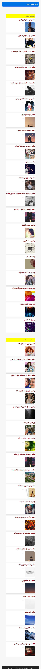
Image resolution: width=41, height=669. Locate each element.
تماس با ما (30, 4)
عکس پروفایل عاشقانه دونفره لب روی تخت (20, 193)
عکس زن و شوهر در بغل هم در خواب (22, 83)
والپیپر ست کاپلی (29, 241)
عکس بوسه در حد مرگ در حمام (24, 209)
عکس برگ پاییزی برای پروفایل (25, 517)
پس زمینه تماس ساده (27, 304)
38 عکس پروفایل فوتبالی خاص (24, 643)
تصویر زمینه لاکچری (28, 580)
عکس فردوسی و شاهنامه (26, 485)
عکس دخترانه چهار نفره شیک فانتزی (23, 359)
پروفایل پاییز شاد (29, 422)
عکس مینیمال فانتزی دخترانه (25, 549)
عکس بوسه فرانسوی (28, 114)
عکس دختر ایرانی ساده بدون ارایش (23, 375)
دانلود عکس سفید (29, 596)
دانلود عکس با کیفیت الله (26, 438)
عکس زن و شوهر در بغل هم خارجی (23, 51)
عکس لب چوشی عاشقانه (26, 177)
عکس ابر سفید (30, 612)
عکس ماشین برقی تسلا (27, 628)
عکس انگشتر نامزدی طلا (27, 564)
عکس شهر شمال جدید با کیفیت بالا (23, 470)
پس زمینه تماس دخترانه (27, 272)
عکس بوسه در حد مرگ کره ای (25, 146)
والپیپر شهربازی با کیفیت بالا (25, 391)
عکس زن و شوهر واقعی (27, 20)
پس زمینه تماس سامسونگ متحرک (23, 288)
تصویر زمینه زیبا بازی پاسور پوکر (24, 533)
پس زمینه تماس (29, 320)
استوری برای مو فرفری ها (26, 343)
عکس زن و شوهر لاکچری (26, 35)
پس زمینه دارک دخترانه (27, 501)
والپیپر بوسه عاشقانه (28, 225)
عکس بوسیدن (30, 162)
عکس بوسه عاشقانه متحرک (26, 130)
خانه (36, 4)
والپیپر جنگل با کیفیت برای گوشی (24, 407)
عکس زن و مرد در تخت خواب (25, 67)
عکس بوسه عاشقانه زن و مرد (25, 98)
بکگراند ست (31, 256)
